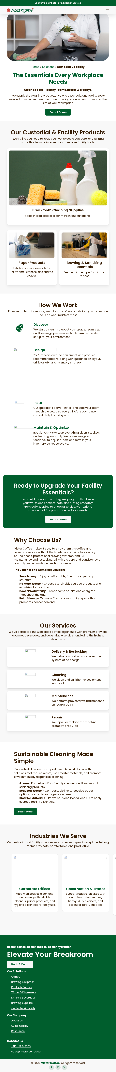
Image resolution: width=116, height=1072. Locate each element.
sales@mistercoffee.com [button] (27, 1051)
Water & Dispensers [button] (23, 992)
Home (35, 67)
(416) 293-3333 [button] (21, 1046)
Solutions (48, 67)
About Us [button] (17, 1020)
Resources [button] (18, 1031)
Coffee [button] (15, 976)
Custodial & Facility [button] (23, 1008)
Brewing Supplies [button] (22, 1002)
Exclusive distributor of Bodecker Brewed (58, 2)
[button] (107, 10)
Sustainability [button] (19, 1025)
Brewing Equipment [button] (23, 982)
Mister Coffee (50, 1063)
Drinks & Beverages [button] (23, 997)
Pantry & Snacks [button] (21, 987)
